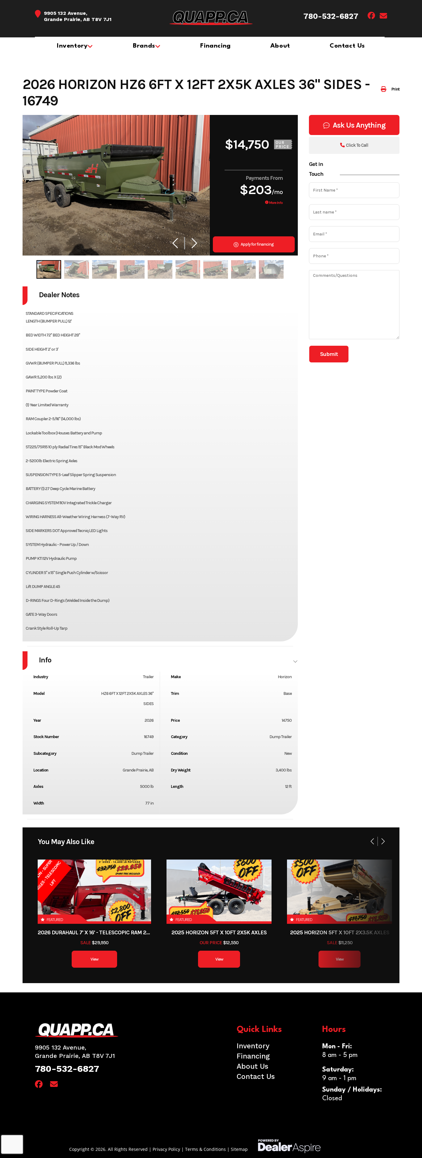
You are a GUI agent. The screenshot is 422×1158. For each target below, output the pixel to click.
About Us (252, 1066)
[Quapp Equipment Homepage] (120, 1030)
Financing (253, 1056)
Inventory (253, 1046)
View (94, 959)
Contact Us (256, 1076)
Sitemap (239, 1149)
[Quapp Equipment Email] (383, 16)
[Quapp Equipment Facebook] (371, 16)
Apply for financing (257, 244)
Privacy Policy (166, 1149)
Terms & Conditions (205, 1149)
